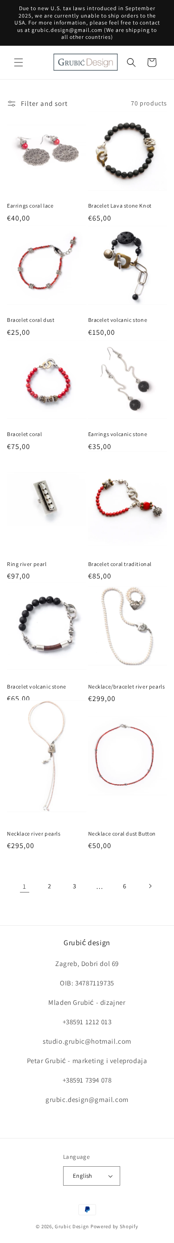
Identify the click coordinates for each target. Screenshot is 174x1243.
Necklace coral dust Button (122, 833)
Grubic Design (72, 1226)
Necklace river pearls (34, 833)
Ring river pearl (27, 563)
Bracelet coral (24, 434)
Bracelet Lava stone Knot (120, 205)
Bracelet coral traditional (120, 563)
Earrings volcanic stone (118, 434)
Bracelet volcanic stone (118, 319)
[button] (18, 62)
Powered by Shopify (114, 1226)
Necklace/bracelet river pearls (126, 686)
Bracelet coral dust (30, 319)
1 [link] (24, 886)
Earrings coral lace (30, 205)
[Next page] (150, 886)
